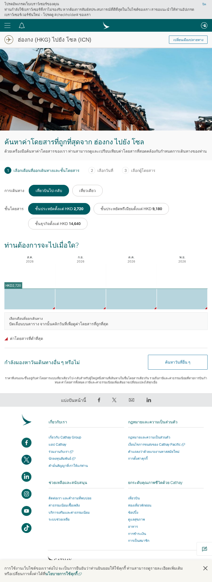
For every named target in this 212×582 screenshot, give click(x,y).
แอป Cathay (57, 444)
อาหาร (133, 526)
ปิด (204, 4)
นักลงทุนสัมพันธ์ (62, 458)
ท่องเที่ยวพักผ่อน (139, 505)
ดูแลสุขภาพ (136, 519)
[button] (7, 25)
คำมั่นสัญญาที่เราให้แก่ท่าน (68, 466)
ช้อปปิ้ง (133, 512)
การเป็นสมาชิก (138, 540)
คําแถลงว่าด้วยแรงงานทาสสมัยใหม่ (153, 452)
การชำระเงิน (137, 534)
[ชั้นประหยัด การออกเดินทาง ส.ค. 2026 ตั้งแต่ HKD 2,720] (29, 299)
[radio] (49, 190)
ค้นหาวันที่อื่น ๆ (177, 362)
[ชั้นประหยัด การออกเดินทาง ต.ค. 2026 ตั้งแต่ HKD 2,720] (131, 299)
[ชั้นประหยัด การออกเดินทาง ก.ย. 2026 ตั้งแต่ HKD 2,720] (80, 299)
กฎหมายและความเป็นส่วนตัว (149, 437)
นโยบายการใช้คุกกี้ (64, 573)
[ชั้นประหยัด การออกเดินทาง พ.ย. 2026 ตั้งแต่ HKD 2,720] (182, 299)
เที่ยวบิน (134, 498)
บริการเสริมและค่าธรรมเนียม (69, 512)
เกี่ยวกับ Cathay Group (65, 437)
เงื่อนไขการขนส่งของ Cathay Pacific (157, 444)
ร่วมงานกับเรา (61, 452)
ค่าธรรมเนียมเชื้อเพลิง (64, 505)
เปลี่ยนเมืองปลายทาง (188, 40)
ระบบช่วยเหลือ (59, 519)
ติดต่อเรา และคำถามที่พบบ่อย (70, 498)
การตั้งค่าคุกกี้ (138, 459)
